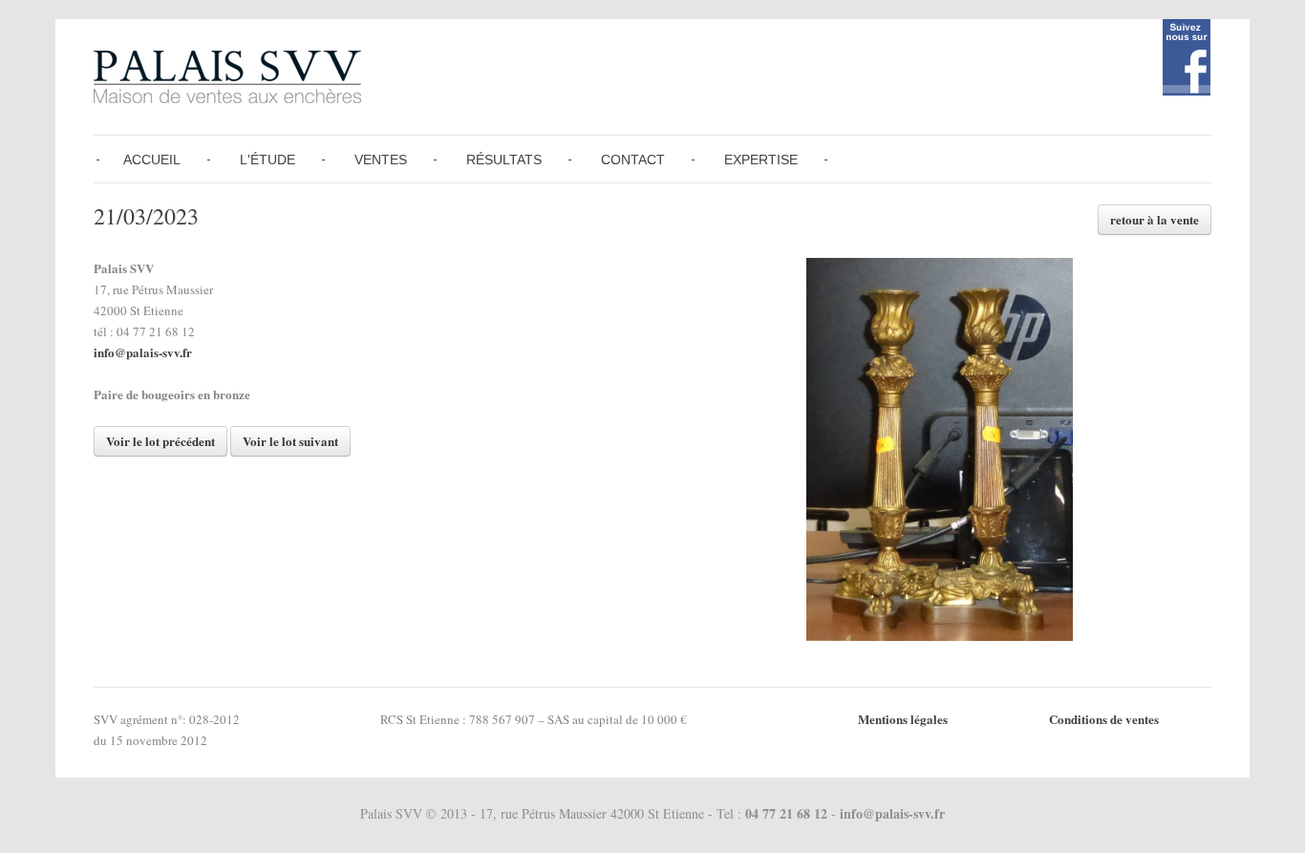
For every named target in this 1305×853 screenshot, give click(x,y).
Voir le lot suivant (290, 441)
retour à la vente (1154, 219)
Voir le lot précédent (160, 441)
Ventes (380, 159)
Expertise (761, 159)
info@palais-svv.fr (143, 352)
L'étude (267, 159)
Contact (633, 159)
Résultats (504, 159)
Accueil (152, 159)
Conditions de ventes (1104, 719)
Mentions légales (903, 719)
